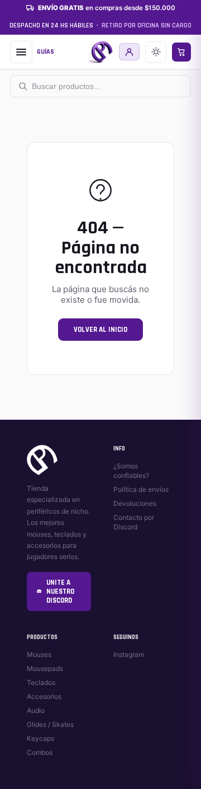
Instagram (128, 654)
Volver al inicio (100, 329)
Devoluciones (134, 503)
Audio (36, 710)
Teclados (41, 682)
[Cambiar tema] (155, 52)
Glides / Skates (50, 724)
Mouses (39, 654)
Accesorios (44, 696)
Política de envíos (141, 489)
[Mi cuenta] (129, 51)
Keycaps (40, 738)
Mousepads (45, 668)
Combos (39, 752)
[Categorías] (21, 52)
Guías (45, 52)
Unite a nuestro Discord (60, 591)
